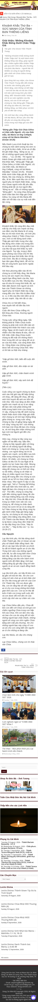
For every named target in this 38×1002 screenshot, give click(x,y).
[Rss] (17, 989)
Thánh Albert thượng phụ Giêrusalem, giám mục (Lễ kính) (18, 856)
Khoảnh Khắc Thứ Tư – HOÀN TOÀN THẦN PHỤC (24, 665)
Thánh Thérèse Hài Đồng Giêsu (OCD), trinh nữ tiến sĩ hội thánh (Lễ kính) (17, 862)
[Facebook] (19, 989)
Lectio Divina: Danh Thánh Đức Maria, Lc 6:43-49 (15, 945)
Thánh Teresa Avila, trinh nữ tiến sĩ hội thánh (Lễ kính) (19, 867)
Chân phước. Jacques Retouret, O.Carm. (18, 847)
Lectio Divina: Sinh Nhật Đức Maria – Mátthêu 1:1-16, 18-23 (18, 932)
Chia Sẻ (14, 35)
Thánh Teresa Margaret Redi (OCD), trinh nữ (16, 851)
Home (4, 17)
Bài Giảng (11, 17)
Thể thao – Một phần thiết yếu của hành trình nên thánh (17, 749)
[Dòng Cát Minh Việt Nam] (19, 5)
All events (5, 958)
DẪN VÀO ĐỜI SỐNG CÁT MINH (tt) (17, 14)
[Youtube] (21, 989)
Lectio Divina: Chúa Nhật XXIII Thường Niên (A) (15, 918)
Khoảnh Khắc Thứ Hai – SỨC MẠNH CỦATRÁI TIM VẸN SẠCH (13, 660)
